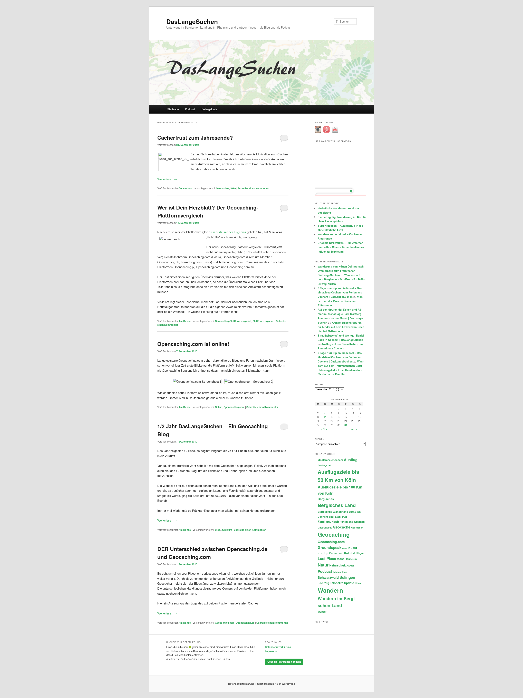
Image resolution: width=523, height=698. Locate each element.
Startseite (173, 109)
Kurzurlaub (336, 553)
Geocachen (357, 527)
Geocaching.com (225, 622)
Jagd (345, 548)
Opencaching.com (234, 407)
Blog (217, 530)
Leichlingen (357, 553)
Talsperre (336, 583)
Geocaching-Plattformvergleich (233, 321)
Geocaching (334, 534)
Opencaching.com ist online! (193, 344)
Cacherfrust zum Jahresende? (195, 137)
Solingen (347, 577)
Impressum (271, 651)
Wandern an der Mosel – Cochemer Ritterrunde (340, 301)
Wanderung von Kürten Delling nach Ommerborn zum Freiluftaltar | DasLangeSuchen (341, 270)
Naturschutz (337, 565)
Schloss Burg (340, 571)
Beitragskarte (209, 109)
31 (345, 425)
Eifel (331, 516)
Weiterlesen (167, 179)
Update (349, 583)
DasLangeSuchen (192, 21)
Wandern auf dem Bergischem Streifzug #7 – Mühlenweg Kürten (341, 279)
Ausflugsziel (324, 465)
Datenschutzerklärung (278, 647)
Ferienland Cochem (352, 522)
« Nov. (324, 429)
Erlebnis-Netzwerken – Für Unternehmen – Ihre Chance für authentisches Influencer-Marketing (341, 247)
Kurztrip (323, 553)
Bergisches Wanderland (333, 512)
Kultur (352, 547)
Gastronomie (325, 527)
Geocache (341, 527)
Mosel (341, 559)
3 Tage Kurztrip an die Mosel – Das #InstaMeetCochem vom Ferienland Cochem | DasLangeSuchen (340, 292)
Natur (323, 565)
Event (338, 516)
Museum (351, 559)
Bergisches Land (337, 505)
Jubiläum (226, 530)
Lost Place (327, 558)
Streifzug (323, 583)
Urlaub (358, 583)
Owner (350, 565)
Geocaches (185, 188)
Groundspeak (329, 547)
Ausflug (351, 459)
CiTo (358, 511)
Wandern (330, 590)
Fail (344, 516)
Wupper (322, 611)
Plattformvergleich (263, 321)
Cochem (323, 516)
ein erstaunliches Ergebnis (228, 232)
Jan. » (353, 429)
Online (218, 407)
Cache (352, 512)
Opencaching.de (245, 622)
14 (325, 417)
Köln (233, 188)
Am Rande (185, 321)
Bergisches (326, 499)
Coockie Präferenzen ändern (284, 661)
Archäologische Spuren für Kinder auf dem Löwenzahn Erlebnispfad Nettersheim (341, 327)
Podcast (190, 109)
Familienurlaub (328, 521)
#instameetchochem (330, 460)
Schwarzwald (328, 577)
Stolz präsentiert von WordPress (276, 684)
